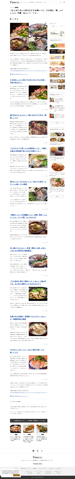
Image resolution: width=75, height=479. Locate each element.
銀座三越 (38, 473)
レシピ (61, 26)
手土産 (53, 26)
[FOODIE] (17, 19)
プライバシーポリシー (42, 468)
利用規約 (34, 468)
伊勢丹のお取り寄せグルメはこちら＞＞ (20, 74)
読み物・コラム (58, 471)
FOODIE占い (58, 473)
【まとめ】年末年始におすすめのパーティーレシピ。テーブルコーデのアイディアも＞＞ (28, 70)
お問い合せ (59, 468)
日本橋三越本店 (48, 473)
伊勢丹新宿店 (29, 473)
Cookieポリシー (52, 468)
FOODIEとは (16, 468)
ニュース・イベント (38, 471)
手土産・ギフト (29, 471)
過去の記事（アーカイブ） (26, 468)
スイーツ (21, 471)
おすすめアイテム (48, 471)
